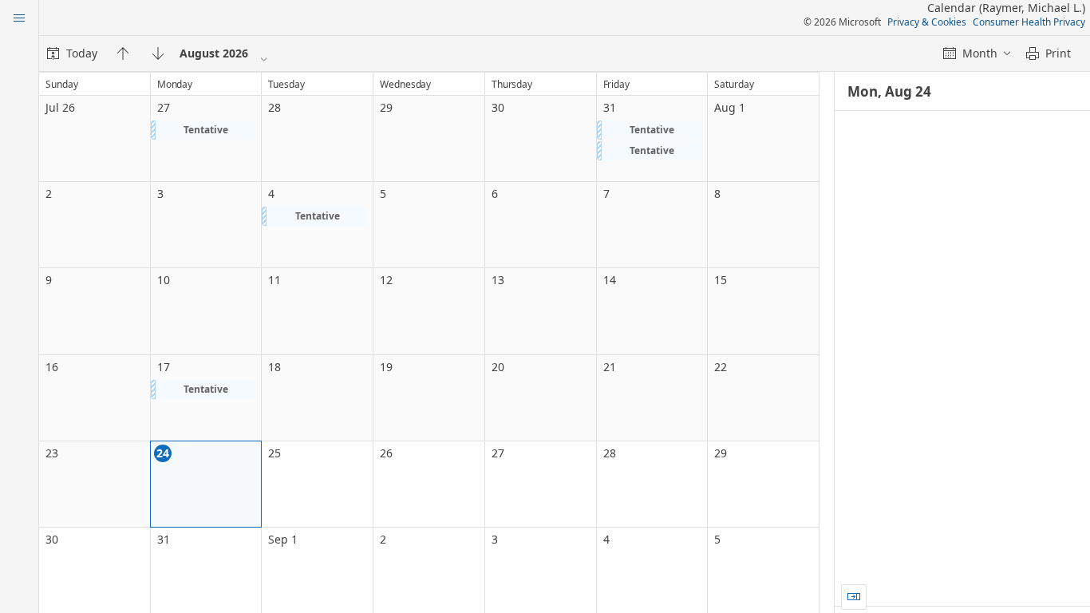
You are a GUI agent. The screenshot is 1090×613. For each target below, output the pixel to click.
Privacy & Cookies (926, 22)
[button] (203, 130)
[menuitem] (72, 53)
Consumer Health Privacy (1029, 22)
